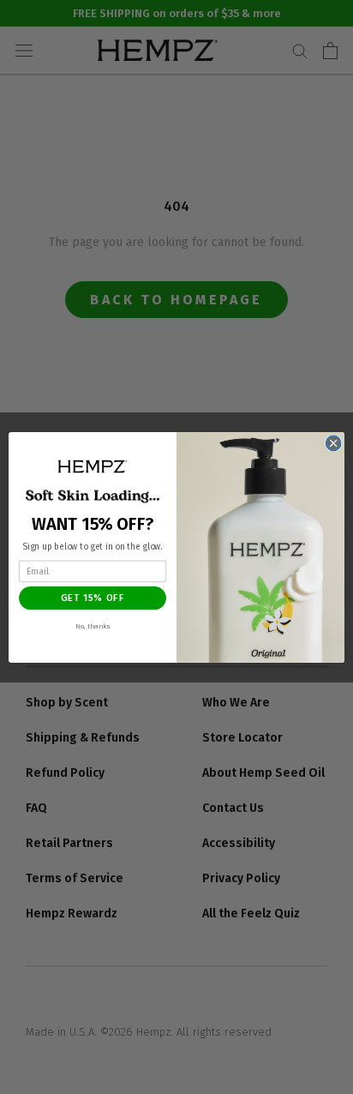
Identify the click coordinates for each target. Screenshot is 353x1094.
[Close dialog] (333, 443)
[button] (92, 466)
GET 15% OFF (93, 598)
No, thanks (92, 626)
